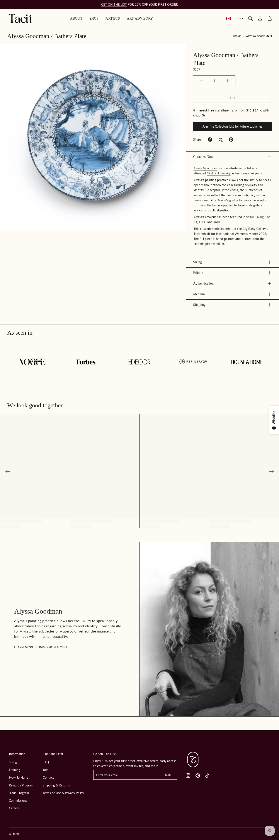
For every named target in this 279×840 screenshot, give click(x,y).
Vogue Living (255, 217)
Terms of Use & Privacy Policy (63, 793)
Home (237, 36)
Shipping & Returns (56, 785)
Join (45, 770)
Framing (14, 770)
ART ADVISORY (140, 18)
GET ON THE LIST (114, 4)
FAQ (46, 762)
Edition (198, 273)
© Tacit (14, 834)
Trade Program (19, 793)
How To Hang (18, 777)
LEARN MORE (24, 647)
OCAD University (219, 173)
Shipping (199, 305)
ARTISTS (112, 18)
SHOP (94, 18)
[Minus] (201, 81)
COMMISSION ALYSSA (52, 647)
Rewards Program (21, 785)
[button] (210, 139)
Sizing (197, 262)
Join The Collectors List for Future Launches (232, 126)
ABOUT (76, 18)
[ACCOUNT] (260, 18)
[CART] (269, 18)
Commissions (18, 800)
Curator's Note (203, 157)
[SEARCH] (250, 18)
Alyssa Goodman (259, 36)
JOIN (168, 775)
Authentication (203, 283)
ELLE (202, 222)
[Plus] (227, 81)
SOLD (232, 98)
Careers (14, 808)
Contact (48, 777)
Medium (199, 294)
